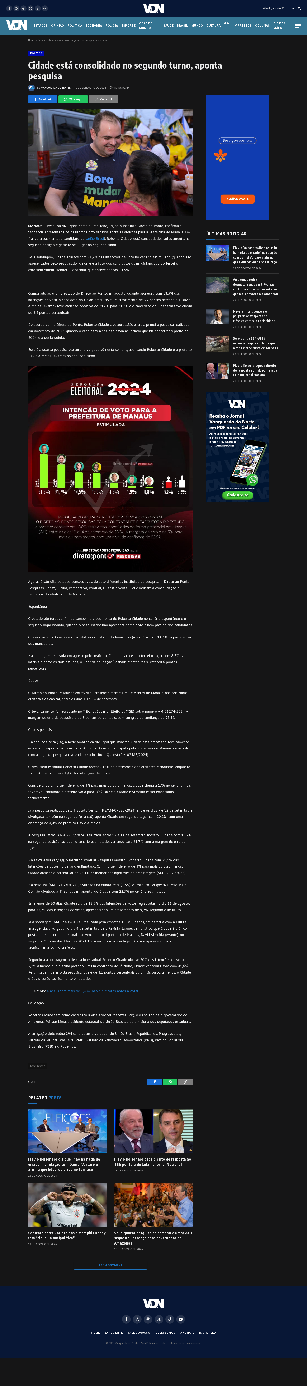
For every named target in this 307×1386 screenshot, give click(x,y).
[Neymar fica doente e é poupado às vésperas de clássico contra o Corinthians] (217, 316)
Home (31, 40)
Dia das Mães (279, 26)
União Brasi (95, 238)
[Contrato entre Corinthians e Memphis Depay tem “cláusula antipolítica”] (67, 1205)
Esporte (128, 25)
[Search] (299, 8)
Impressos (242, 25)
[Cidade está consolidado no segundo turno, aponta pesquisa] (110, 162)
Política (74, 25)
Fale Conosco (139, 1332)
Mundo (197, 25)
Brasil (182, 25)
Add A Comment (110, 1265)
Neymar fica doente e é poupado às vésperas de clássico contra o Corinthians (254, 316)
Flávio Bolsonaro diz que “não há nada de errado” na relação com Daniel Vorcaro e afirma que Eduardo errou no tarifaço (64, 1164)
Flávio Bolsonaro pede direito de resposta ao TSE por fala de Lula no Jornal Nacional (152, 1161)
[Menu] (298, 25)
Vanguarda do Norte (56, 87)
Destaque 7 (37, 1065)
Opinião (57, 25)
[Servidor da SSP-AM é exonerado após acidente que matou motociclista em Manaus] (217, 344)
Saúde (168, 25)
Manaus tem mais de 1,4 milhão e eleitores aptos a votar (92, 990)
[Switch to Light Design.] (293, 8)
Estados (40, 25)
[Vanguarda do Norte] (153, 8)
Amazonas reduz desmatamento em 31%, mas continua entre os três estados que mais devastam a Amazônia (256, 287)
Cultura (213, 25)
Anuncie (187, 1332)
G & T (226, 26)
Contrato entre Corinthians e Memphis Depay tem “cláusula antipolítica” (67, 1235)
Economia (93, 25)
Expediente (114, 1332)
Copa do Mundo (146, 26)
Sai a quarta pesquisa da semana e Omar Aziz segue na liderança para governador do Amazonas (153, 1237)
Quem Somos (165, 1332)
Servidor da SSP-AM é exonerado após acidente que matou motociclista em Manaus (255, 343)
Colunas (262, 25)
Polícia (111, 25)
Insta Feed (207, 1332)
